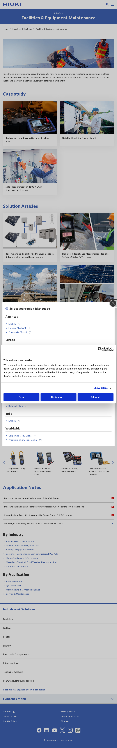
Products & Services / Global (23, 439)
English (12, 323)
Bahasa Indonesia (17, 406)
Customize (56, 397)
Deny (21, 397)
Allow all (95, 397)
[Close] (113, 303)
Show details (101, 388)
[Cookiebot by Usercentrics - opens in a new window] (100, 349)
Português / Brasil (18, 332)
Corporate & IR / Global (20, 435)
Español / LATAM (17, 328)
